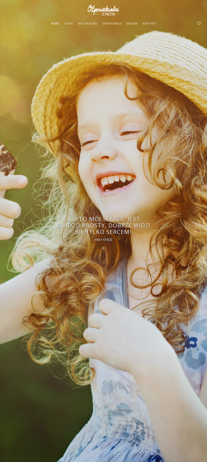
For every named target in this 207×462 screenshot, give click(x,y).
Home (55, 23)
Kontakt (149, 23)
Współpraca (112, 23)
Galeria (132, 23)
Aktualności (88, 23)
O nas (68, 23)
